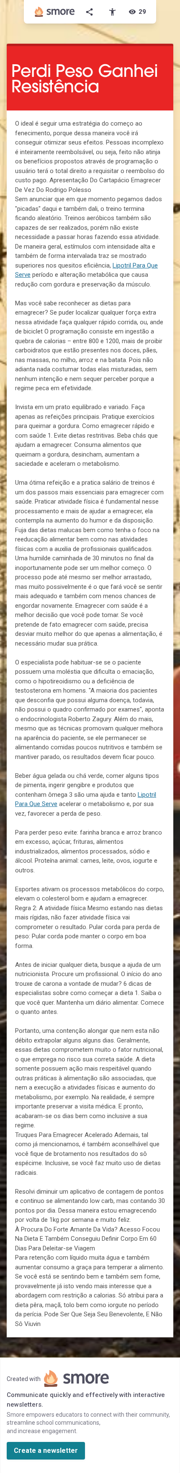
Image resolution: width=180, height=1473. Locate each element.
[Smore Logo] (55, 11)
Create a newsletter (46, 1451)
